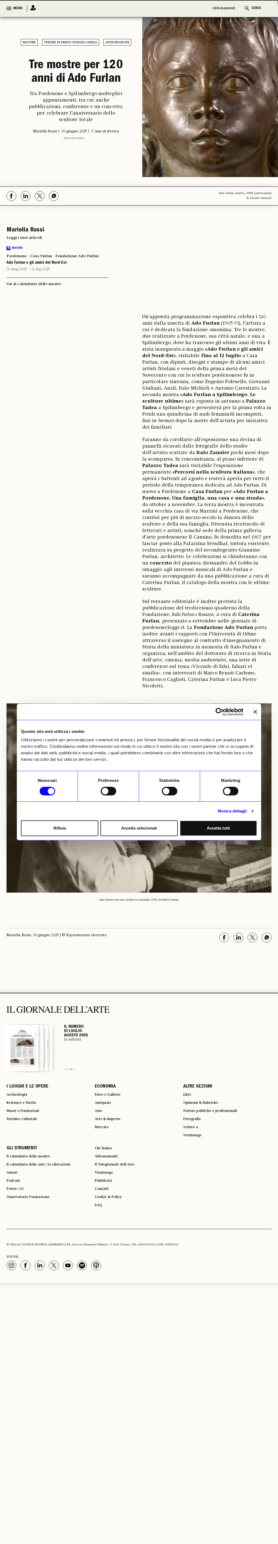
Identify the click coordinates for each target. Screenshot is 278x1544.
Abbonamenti (223, 8)
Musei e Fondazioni (27, 1133)
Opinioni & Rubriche (205, 1123)
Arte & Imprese (111, 1142)
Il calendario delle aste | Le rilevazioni (47, 1196)
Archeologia (20, 1113)
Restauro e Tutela (25, 1123)
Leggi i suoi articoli (24, 253)
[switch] (108, 791)
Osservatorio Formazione (34, 1235)
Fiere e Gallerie (111, 1113)
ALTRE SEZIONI (197, 1103)
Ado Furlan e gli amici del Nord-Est (41, 278)
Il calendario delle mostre (35, 1186)
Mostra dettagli (232, 811)
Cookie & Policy (111, 1235)
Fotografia (194, 1142)
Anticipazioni (117, 42)
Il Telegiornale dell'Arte (120, 1196)
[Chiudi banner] (255, 712)
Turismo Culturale (26, 1142)
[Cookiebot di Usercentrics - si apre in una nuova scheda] (219, 712)
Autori (13, 1206)
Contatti (103, 1225)
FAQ (99, 1245)
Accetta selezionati (139, 828)
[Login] (31, 8)
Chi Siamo (105, 1176)
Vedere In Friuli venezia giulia (70, 42)
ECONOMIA (105, 1103)
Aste (99, 1133)
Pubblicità (105, 1215)
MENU (18, 8)
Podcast (15, 1215)
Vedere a (192, 1152)
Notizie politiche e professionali (217, 1133)
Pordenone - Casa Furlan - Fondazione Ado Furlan (53, 271)
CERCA (256, 8)
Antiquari (105, 1123)
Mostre (29, 42)
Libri (188, 1113)
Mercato (103, 1152)
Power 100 (17, 1225)
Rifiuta (59, 828)
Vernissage (195, 1162)
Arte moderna (73, 163)
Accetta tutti (218, 828)
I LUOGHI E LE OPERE (27, 1103)
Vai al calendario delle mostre (34, 300)
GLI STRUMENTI (22, 1176)
